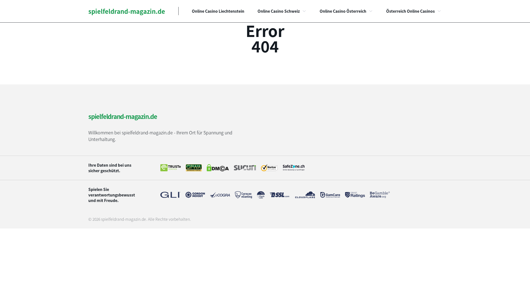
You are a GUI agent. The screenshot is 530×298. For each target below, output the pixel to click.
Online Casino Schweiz (279, 11)
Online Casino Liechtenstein (218, 11)
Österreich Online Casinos (410, 11)
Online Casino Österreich (343, 11)
